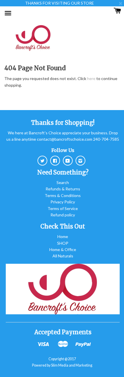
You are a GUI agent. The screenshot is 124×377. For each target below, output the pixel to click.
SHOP (62, 243)
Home (62, 236)
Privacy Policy (62, 201)
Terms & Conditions (63, 195)
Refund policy (62, 214)
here (91, 78)
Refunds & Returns (63, 188)
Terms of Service (63, 208)
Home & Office (62, 249)
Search (63, 182)
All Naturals (62, 255)
